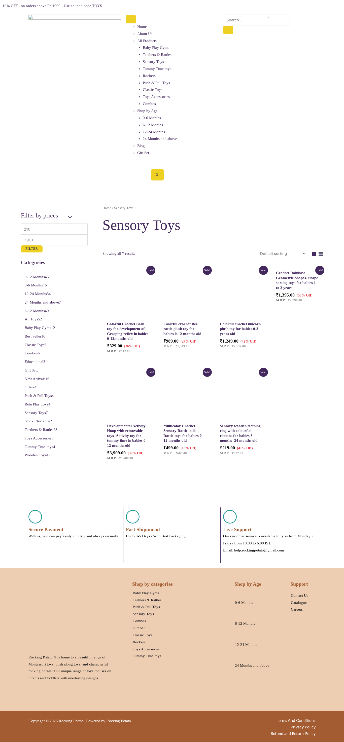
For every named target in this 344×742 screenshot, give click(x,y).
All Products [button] (147, 41)
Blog (141, 146)
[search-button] (228, 30)
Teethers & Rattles (157, 55)
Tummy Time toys (157, 69)
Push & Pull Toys (156, 83)
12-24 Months (154, 132)
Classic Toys (152, 90)
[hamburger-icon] (131, 19)
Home (142, 27)
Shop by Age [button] (147, 111)
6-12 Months (153, 125)
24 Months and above (160, 139)
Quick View (128, 314)
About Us (144, 34)
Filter (31, 248)
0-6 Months (152, 118)
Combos (149, 104)
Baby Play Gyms (156, 48)
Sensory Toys (153, 62)
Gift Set (143, 153)
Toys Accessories (156, 97)
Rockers (149, 76)
